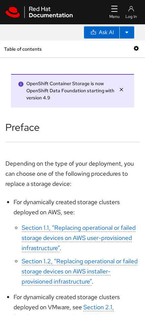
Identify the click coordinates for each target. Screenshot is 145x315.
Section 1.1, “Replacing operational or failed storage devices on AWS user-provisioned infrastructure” (79, 238)
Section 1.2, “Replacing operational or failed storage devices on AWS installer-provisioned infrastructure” (80, 271)
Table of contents (23, 49)
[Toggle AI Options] (126, 32)
